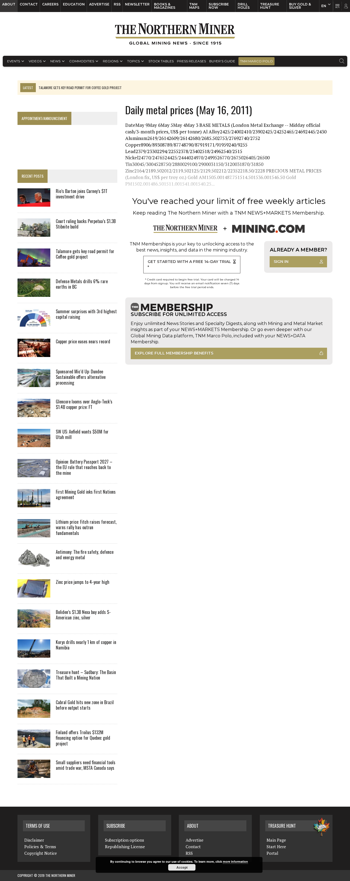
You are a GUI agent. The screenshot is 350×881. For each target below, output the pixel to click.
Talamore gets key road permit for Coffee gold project (85, 254)
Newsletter (137, 4)
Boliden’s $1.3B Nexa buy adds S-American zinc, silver (83, 615)
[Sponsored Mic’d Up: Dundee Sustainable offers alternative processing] (34, 383)
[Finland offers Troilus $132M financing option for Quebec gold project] (34, 744)
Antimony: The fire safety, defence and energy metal (84, 555)
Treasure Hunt (269, 6)
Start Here (276, 846)
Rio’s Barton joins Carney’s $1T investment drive (81, 194)
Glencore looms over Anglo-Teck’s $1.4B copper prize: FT (84, 404)
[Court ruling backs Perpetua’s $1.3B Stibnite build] (34, 233)
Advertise (99, 4)
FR (343, 7)
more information (235, 861)
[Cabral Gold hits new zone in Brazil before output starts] (34, 714)
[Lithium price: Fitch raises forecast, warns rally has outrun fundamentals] (34, 534)
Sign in (281, 261)
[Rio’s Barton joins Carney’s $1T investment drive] (34, 203)
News (55, 61)
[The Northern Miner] (175, 34)
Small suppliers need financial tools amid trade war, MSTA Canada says (85, 765)
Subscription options (124, 840)
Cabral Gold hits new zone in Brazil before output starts (85, 705)
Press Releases (191, 61)
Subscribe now (219, 6)
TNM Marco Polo (256, 61)
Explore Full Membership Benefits (174, 353)
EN (323, 6)
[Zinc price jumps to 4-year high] (34, 594)
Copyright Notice (40, 853)
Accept (182, 867)
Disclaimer (34, 840)
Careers (50, 4)
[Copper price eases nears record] (34, 353)
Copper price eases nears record (83, 341)
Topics (133, 61)
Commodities (81, 61)
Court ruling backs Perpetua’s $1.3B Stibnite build (86, 224)
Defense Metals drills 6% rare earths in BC (82, 284)
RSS (117, 4)
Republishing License (125, 846)
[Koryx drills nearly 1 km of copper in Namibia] (34, 654)
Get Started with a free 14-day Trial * (189, 264)
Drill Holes (244, 6)
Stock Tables (161, 61)
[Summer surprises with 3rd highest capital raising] (34, 323)
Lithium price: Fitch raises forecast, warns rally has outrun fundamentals (86, 528)
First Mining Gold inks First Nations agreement (86, 494)
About (8, 4)
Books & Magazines (164, 6)
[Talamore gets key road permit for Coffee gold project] (34, 263)
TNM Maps (194, 6)
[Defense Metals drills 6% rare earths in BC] (34, 293)
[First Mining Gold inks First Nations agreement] (34, 503)
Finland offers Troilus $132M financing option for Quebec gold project (83, 738)
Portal (272, 853)
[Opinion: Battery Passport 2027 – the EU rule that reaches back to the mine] (34, 473)
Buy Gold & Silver (300, 6)
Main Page (276, 840)
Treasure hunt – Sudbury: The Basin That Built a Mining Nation (86, 675)
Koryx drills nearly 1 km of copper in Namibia (86, 645)
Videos (35, 61)
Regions (110, 61)
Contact (29, 4)
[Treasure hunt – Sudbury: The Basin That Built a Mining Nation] (34, 684)
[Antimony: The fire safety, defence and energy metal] (34, 564)
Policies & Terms (40, 846)
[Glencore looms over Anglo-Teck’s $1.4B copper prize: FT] (34, 413)
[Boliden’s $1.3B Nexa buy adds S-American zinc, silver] (34, 624)
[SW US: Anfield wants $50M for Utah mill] (34, 443)
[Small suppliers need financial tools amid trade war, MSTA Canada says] (34, 774)
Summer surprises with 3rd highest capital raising (86, 314)
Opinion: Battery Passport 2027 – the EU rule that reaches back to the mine (84, 467)
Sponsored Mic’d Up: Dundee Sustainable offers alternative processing (81, 377)
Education (74, 4)
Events (13, 61)
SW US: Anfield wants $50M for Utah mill (82, 434)
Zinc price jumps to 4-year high (82, 582)
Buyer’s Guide (222, 61)
